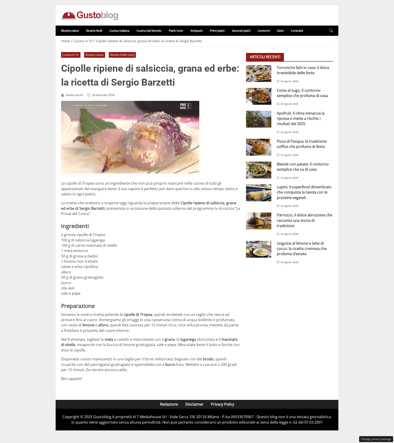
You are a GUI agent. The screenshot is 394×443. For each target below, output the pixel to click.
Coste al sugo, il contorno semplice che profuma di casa (302, 93)
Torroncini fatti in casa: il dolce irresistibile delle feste (303, 70)
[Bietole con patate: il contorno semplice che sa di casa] (258, 170)
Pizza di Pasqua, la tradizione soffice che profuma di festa (302, 144)
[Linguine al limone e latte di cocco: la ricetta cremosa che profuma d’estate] (258, 249)
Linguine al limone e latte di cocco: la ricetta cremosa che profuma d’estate (302, 249)
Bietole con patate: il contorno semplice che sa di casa (303, 167)
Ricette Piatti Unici (122, 55)
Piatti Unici (176, 31)
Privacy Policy (222, 404)
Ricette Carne (95, 55)
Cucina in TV (70, 55)
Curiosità (297, 31)
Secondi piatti (241, 31)
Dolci (280, 31)
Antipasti (196, 31)
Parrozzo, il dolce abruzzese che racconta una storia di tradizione (304, 220)
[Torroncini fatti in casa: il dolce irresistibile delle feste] (258, 73)
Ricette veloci (70, 31)
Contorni (264, 31)
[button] (331, 30)
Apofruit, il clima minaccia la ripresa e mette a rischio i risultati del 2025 (301, 118)
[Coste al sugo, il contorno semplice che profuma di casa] (258, 96)
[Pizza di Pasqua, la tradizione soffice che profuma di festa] (258, 147)
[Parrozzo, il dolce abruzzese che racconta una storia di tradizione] (258, 220)
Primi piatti (217, 31)
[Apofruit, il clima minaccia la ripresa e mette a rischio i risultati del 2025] (258, 119)
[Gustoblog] (89, 15)
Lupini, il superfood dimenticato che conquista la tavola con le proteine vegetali (304, 192)
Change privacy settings (376, 439)
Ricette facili (94, 31)
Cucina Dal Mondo (149, 31)
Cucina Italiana (119, 31)
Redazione (169, 404)
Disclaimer (194, 404)
